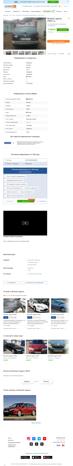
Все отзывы (48, 11)
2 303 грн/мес (63, 29)
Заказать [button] (53, 1)
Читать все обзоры (36, 422)
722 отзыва (23, 295)
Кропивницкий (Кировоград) (29, 15)
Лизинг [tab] (46, 381)
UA (65, 6)
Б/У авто (7, 11)
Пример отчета (10, 201)
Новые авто (16, 11)
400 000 (48, 6)
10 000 (55, 6)
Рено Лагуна (19, 15)
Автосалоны (26, 11)
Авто (10, 15)
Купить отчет (28, 201)
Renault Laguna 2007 (57, 314)
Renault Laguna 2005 (10, 314)
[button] (45, 33)
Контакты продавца (58, 41)
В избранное (12, 282)
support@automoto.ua (59, 442)
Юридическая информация (12, 445)
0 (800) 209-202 (60, 438)
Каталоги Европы (35, 11)
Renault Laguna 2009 (33, 314)
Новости (58, 11)
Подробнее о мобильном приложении (36, 453)
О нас (9, 438)
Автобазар (5, 15)
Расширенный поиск (27, 6)
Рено (14, 15)
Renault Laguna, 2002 (10, 356)
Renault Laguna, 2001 (32, 356)
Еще (65, 11)
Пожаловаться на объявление (34, 282)
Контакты (10, 440)
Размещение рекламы (14, 442)
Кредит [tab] (27, 381)
